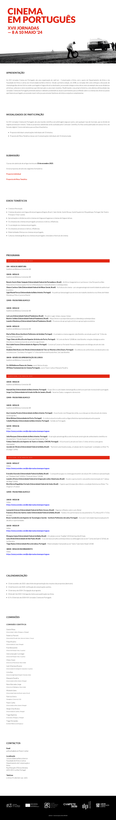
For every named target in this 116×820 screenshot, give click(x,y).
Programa (82, 5)
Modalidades (57, 5)
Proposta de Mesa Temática (16, 179)
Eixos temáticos (73, 5)
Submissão (65, 5)
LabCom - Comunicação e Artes (56, 815)
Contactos (107, 5)
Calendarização (91, 5)
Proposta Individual (13, 174)
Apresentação (48, 5)
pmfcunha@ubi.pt (12, 751)
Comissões (100, 5)
